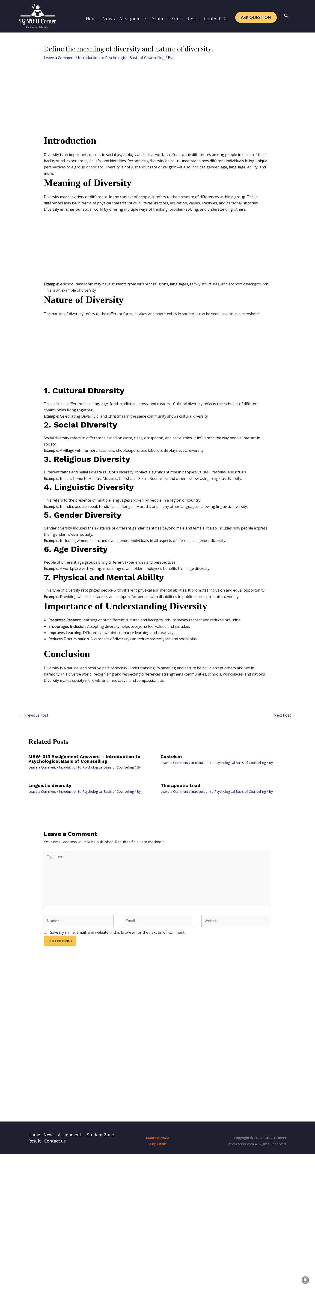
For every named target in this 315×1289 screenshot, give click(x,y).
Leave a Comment (59, 57)
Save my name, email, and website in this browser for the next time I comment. (117, 932)
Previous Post (34, 715)
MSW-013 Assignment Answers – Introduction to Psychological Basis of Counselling (84, 759)
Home (92, 18)
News (109, 18)
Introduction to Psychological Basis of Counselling (121, 57)
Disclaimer (152, 1137)
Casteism (171, 756)
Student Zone (167, 18)
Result (193, 18)
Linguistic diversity (49, 785)
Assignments (133, 18)
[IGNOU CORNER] (37, 15)
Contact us (216, 18)
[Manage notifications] (305, 1280)
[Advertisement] (157, 100)
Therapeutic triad (180, 785)
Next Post (284, 715)
